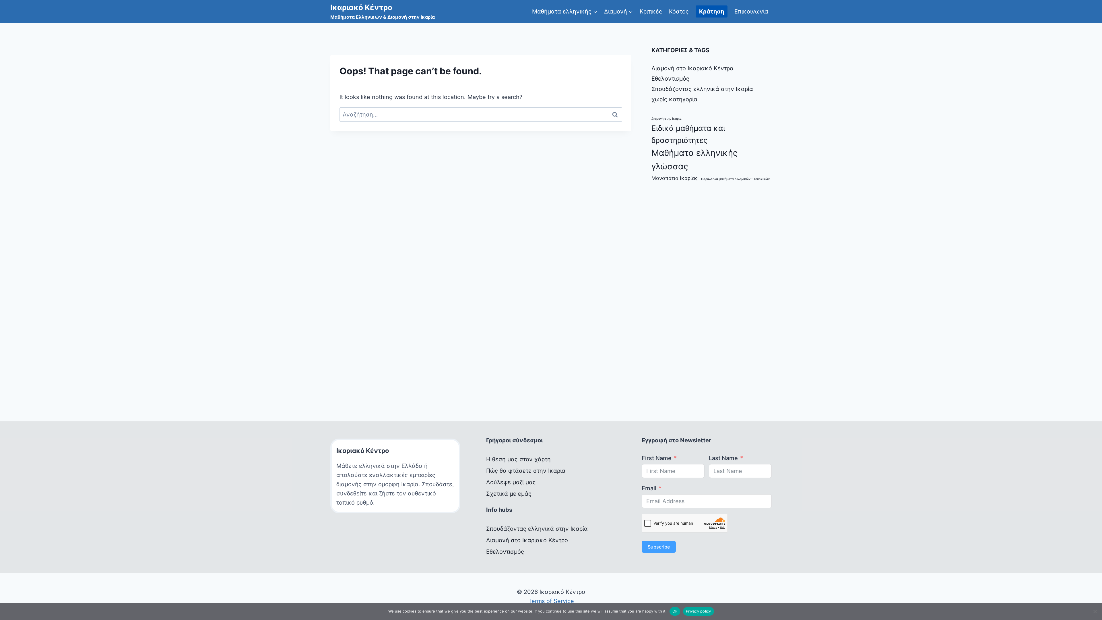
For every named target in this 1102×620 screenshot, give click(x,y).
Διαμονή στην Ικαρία (666, 119)
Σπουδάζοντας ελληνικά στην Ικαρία (702, 89)
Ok (675, 611)
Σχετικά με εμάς (508, 493)
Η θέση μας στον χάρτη (518, 459)
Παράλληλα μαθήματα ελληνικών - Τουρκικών (735, 179)
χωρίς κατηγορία (674, 99)
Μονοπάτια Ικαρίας (674, 178)
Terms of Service (551, 601)
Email (649, 488)
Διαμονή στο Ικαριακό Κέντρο (692, 68)
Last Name (723, 458)
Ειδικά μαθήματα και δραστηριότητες (688, 134)
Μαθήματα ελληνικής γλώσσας (694, 159)
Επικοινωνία (751, 11)
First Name (657, 458)
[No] (1095, 611)
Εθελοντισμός (670, 78)
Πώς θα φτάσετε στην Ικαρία (525, 470)
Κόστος (679, 11)
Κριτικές (651, 11)
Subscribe (659, 547)
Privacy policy (698, 611)
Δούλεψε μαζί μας (511, 482)
